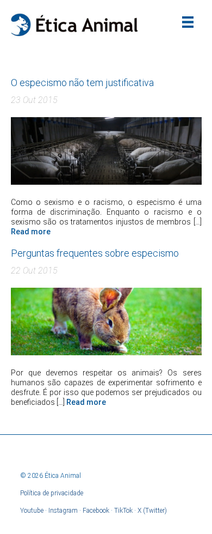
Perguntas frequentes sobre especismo (95, 253)
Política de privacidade (51, 493)
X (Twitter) (152, 510)
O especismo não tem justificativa (82, 82)
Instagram (63, 510)
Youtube (31, 510)
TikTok (123, 510)
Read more (31, 231)
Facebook (96, 510)
